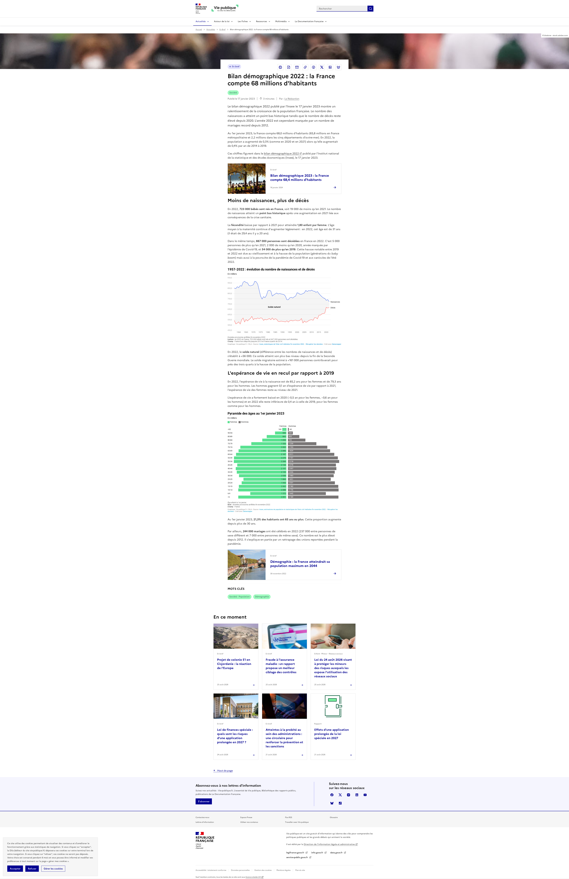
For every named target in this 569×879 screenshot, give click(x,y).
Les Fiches (243, 21)
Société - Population (239, 596)
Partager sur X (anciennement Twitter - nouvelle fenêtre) (322, 67)
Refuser (32, 868)
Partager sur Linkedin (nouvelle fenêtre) (330, 67)
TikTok (340, 803)
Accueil (199, 29)
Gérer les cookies (53, 868)
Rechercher (370, 9)
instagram (348, 795)
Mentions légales (283, 870)
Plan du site (300, 870)
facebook (332, 795)
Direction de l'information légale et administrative (329, 844)
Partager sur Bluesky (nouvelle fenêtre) (338, 67)
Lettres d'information (205, 822)
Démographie (262, 596)
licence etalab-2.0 (253, 877)
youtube (365, 795)
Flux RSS (288, 817)
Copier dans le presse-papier (305, 67)
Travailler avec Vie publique (297, 822)
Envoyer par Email (297, 67)
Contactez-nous (202, 817)
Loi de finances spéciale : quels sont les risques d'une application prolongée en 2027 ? (235, 736)
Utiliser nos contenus (249, 822)
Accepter (15, 868)
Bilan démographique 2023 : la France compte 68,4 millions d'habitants (299, 177)
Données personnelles (240, 870)
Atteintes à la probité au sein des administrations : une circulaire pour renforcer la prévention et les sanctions (284, 738)
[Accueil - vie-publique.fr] (225, 8)
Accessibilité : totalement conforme (211, 870)
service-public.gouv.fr (297, 857)
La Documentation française (309, 21)
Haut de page (225, 770)
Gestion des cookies (263, 870)
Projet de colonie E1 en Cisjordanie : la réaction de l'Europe (234, 663)
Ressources (261, 21)
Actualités (201, 21)
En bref (235, 66)
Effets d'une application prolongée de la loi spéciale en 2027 (331, 734)
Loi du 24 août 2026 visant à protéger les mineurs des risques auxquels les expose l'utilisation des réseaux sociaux (333, 668)
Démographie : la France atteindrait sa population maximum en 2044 (300, 563)
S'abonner (204, 801)
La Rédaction (291, 98)
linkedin (357, 795)
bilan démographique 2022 (281, 153)
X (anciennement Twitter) (340, 795)
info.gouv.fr (317, 852)
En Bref (222, 29)
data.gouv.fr (336, 852)
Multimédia (281, 21)
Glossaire (334, 817)
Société (233, 92)
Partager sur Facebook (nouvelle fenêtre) (314, 67)
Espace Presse (246, 817)
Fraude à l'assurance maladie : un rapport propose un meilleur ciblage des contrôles (281, 665)
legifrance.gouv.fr (295, 852)
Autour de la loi (222, 21)
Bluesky (332, 803)
